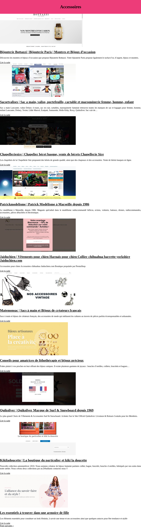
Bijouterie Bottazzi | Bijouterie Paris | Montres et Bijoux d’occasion (47, 52)
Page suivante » (7, 526)
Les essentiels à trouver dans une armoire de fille (34, 512)
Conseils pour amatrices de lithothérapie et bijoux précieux (42, 360)
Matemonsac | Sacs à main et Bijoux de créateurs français (40, 310)
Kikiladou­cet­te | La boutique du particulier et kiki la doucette (43, 460)
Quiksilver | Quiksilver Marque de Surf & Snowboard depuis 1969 (46, 410)
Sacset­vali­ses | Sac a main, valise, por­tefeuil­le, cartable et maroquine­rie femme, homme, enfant (67, 102)
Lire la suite (5, 62)
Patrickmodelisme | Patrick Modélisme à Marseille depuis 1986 (44, 204)
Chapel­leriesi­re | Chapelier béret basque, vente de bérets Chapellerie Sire (52, 154)
